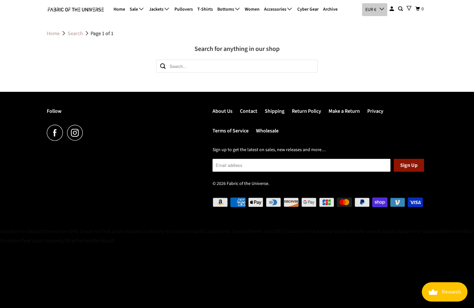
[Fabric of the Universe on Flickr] (89, 133)
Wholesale (267, 130)
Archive (330, 9)
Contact (248, 111)
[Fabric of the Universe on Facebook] (56, 133)
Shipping (274, 111)
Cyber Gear (308, 9)
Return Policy (306, 111)
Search (75, 33)
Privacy (375, 111)
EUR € (370, 9)
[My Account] (392, 9)
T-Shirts (205, 9)
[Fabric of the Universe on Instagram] (76, 133)
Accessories (275, 9)
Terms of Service (230, 130)
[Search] (401, 9)
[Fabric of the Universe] (76, 9)
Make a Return (344, 111)
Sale (134, 9)
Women (252, 9)
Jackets (156, 9)
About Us (222, 111)
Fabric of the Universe (247, 183)
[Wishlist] (409, 8)
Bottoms (226, 9)
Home (119, 9)
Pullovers (183, 9)
